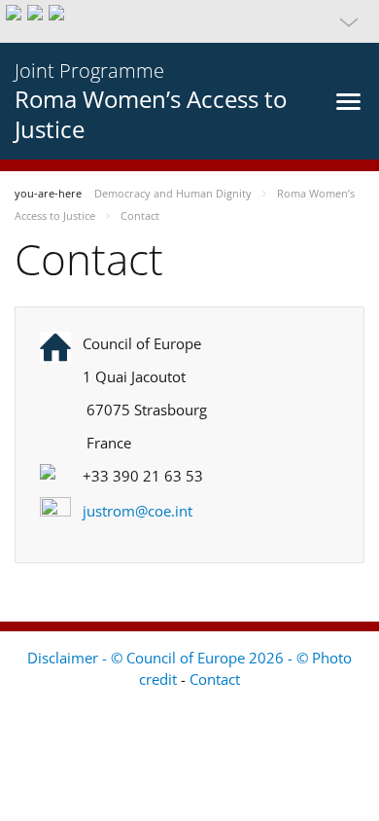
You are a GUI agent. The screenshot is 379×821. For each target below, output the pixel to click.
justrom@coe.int (137, 510)
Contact (215, 679)
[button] (189, 21)
